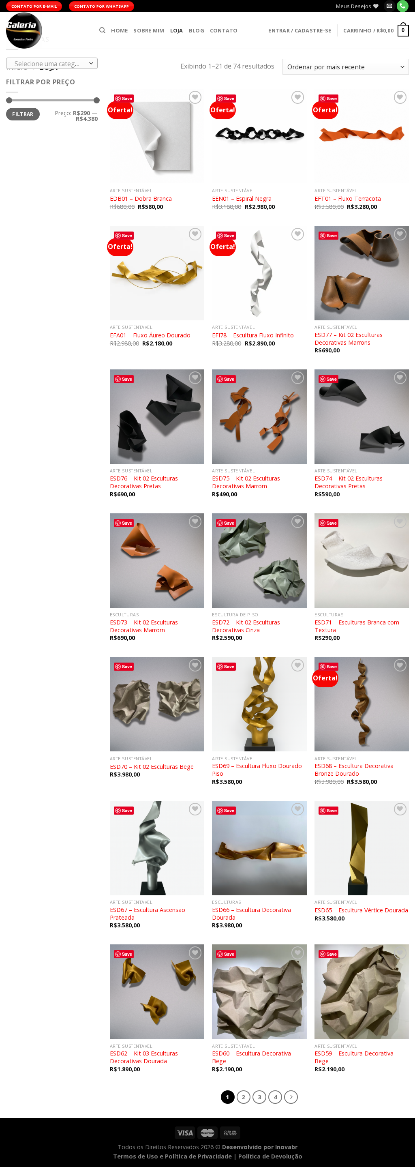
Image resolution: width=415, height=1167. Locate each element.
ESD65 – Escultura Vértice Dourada (361, 910)
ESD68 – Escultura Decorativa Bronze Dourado (354, 769)
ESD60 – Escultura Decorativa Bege (251, 1057)
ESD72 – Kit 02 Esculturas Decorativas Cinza (246, 626)
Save (127, 98)
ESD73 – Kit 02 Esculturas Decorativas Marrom (144, 626)
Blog (196, 30)
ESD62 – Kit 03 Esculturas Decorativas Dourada (144, 1057)
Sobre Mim (148, 30)
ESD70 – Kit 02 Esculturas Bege (152, 766)
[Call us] (403, 6)
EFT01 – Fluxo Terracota (347, 198)
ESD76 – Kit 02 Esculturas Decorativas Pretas (144, 482)
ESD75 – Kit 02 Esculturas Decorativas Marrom (246, 482)
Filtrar (23, 114)
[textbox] (50, 63)
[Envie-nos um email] (390, 6)
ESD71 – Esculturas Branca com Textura (356, 626)
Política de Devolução (270, 1156)
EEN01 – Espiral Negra (242, 198)
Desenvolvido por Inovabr (259, 1147)
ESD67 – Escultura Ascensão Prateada (147, 913)
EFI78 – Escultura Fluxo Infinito (253, 335)
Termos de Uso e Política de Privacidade (172, 1156)
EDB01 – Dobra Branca (141, 198)
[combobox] (52, 63)
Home (119, 30)
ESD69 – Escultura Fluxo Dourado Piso (257, 769)
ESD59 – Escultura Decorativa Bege (354, 1057)
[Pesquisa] (102, 30)
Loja (176, 30)
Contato (224, 30)
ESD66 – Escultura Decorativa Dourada (251, 913)
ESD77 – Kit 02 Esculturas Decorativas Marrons (348, 338)
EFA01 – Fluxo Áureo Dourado (150, 335)
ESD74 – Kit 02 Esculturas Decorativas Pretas (348, 482)
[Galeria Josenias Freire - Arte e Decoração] (46, 30)
